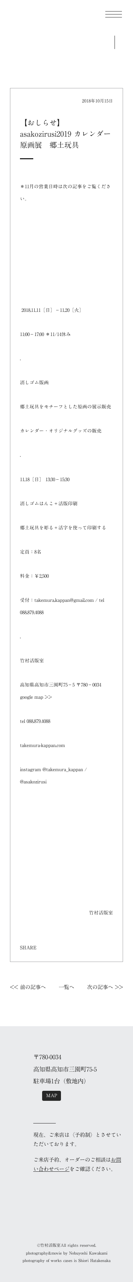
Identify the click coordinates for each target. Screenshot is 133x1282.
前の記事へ (33, 987)
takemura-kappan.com (42, 745)
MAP (51, 1095)
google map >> (36, 697)
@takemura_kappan (62, 769)
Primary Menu (113, 14)
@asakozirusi (33, 781)
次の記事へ (100, 987)
